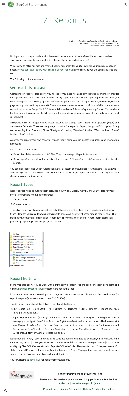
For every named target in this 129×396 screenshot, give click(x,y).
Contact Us (108, 389)
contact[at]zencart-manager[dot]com (79, 383)
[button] (4, 4)
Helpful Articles (92, 389)
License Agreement (70, 389)
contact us (35, 359)
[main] (64, 19)
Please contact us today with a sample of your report (44, 69)
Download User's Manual (31, 288)
